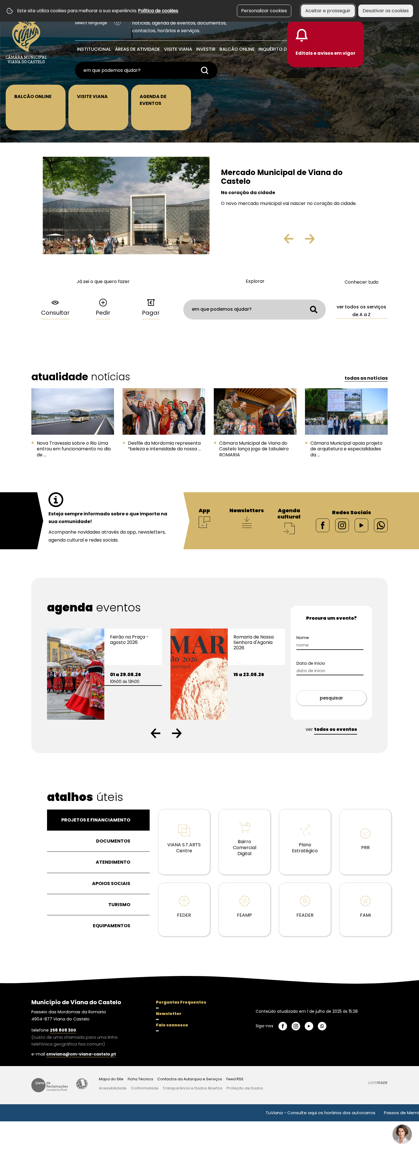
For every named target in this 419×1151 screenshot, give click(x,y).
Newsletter (168, 1013)
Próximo (326, 241)
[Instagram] (342, 525)
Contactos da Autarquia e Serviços (189, 1079)
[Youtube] (361, 525)
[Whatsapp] (381, 525)
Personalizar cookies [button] (264, 10)
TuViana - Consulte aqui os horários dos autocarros (286, 1113)
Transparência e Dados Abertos (192, 1088)
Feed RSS (234, 1079)
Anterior (276, 241)
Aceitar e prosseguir (328, 10)
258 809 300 (63, 1030)
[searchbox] (146, 70)
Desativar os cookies (386, 10)
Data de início (320, 663)
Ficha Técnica (140, 1079)
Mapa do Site (111, 1079)
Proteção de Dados (245, 1088)
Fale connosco (172, 1025)
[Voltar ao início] (26, 37)
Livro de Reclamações (49, 1085)
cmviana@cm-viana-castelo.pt (81, 1054)
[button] (155, 733)
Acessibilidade (82, 1083)
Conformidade (144, 1088)
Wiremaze (378, 1082)
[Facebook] (322, 525)
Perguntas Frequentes (181, 1002)
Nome (312, 638)
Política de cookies (158, 11)
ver (331, 729)
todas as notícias (366, 378)
